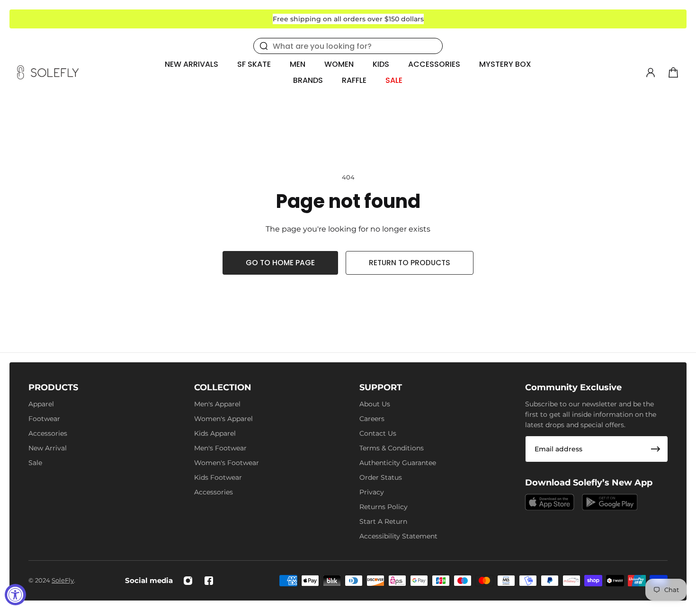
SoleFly (63, 580)
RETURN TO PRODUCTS (409, 263)
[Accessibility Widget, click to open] (15, 594)
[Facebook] (208, 580)
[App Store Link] (549, 502)
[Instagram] (188, 580)
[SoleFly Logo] (48, 72)
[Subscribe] (656, 449)
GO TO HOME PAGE (280, 263)
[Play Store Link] (610, 502)
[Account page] (650, 72)
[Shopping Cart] (673, 72)
